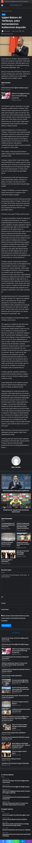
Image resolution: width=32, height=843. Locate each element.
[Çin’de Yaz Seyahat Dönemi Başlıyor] (8, 537)
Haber (10, 11)
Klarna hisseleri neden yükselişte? (12, 675)
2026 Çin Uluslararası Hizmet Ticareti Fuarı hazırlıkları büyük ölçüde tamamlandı (23, 526)
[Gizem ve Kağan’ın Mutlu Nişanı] (8, 554)
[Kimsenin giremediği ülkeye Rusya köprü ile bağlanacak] (6, 682)
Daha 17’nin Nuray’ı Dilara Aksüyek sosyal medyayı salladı (19, 726)
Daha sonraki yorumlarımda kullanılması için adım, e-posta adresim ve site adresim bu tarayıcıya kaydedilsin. (15, 618)
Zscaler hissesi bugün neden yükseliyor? (14, 733)
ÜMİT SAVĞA (7, 31)
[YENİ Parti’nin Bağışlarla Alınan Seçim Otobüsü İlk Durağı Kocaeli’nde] (5, 95)
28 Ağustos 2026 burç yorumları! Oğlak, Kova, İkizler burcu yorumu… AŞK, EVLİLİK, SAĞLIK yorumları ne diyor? (15, 718)
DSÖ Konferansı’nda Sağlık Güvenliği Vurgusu (14, 88)
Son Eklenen (16, 633)
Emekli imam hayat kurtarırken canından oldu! (23, 544)
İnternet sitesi (5, 609)
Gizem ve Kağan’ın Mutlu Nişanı (6, 560)
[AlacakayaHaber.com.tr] (16, 5)
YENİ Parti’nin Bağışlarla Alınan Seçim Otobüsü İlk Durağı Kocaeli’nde (21, 96)
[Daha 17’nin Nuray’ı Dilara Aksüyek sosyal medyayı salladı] (6, 727)
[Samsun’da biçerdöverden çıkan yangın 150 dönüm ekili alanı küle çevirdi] (6, 690)
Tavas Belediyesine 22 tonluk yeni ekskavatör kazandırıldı (8, 525)
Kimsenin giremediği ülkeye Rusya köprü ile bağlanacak (20, 681)
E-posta (3, 603)
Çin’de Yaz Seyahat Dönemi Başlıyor (7, 543)
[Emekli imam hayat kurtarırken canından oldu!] (24, 537)
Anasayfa (5, 11)
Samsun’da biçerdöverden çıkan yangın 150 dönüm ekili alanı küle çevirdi (20, 689)
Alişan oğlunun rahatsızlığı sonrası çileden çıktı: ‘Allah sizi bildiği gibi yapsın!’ (21, 745)
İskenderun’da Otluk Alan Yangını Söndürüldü (23, 552)
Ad (2, 597)
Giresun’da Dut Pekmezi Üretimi (11, 759)
